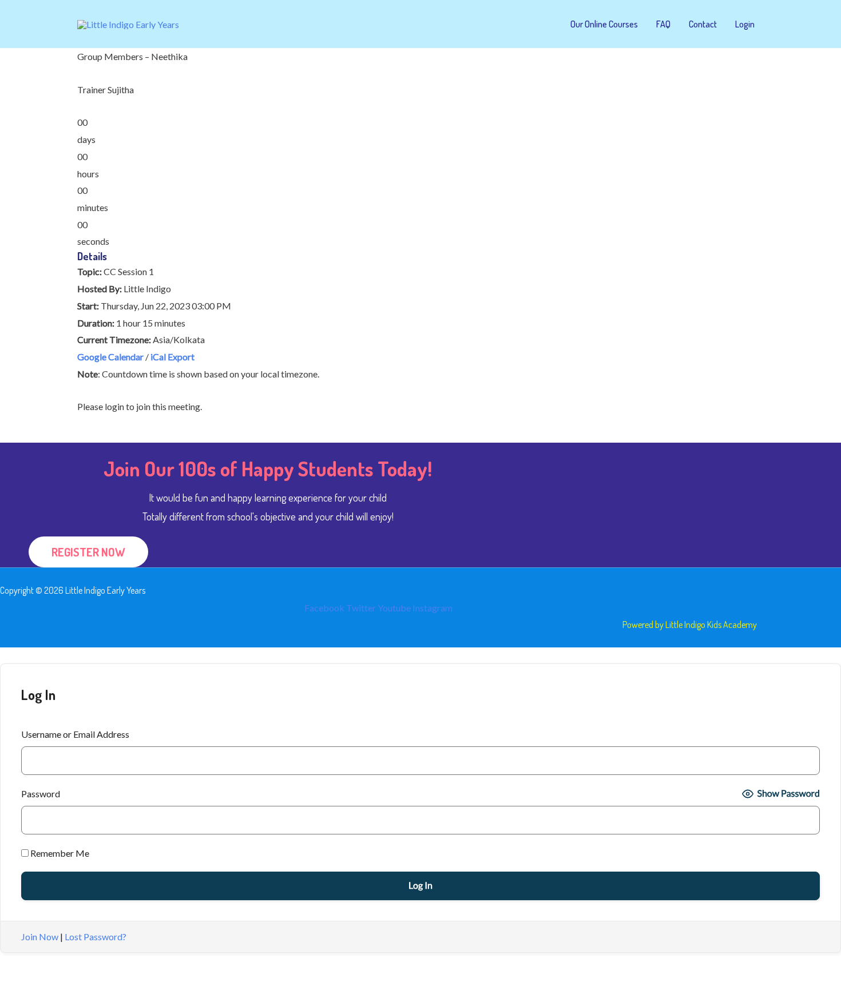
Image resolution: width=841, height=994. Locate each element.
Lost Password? (95, 936)
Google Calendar (110, 356)
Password (40, 793)
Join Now (39, 936)
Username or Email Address (75, 734)
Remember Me (59, 853)
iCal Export (172, 356)
